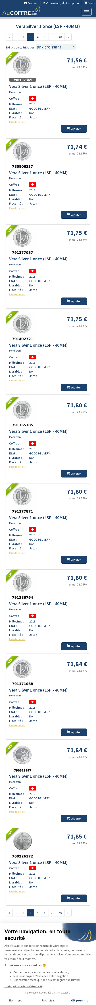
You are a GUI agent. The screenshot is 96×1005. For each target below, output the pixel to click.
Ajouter (76, 129)
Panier (91, 3)
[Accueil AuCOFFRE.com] (21, 10)
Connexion (52, 3)
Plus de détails (17, 122)
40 (60, 37)
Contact (32, 3)
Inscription (72, 3)
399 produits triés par (20, 47)
